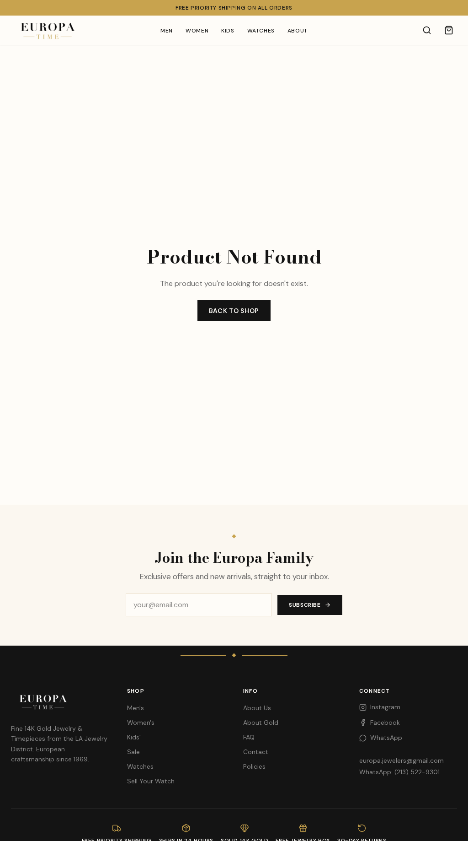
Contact (255, 752)
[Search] (427, 30)
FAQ (249, 737)
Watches (140, 766)
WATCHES (261, 30)
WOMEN (197, 30)
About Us (257, 708)
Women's (140, 722)
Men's (135, 708)
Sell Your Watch (151, 781)
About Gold (260, 722)
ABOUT (297, 30)
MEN (166, 30)
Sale (133, 752)
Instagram (385, 707)
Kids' (134, 737)
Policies (254, 766)
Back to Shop (234, 311)
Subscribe (304, 605)
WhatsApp (386, 737)
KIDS (227, 30)
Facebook (385, 722)
